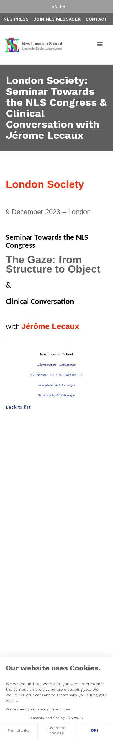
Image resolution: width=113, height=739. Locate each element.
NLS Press (16, 19)
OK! (94, 730)
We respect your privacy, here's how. (38, 709)
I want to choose (56, 730)
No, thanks (19, 730)
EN (55, 6)
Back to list (18, 407)
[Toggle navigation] (100, 45)
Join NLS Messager (57, 19)
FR (63, 6)
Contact (96, 19)
